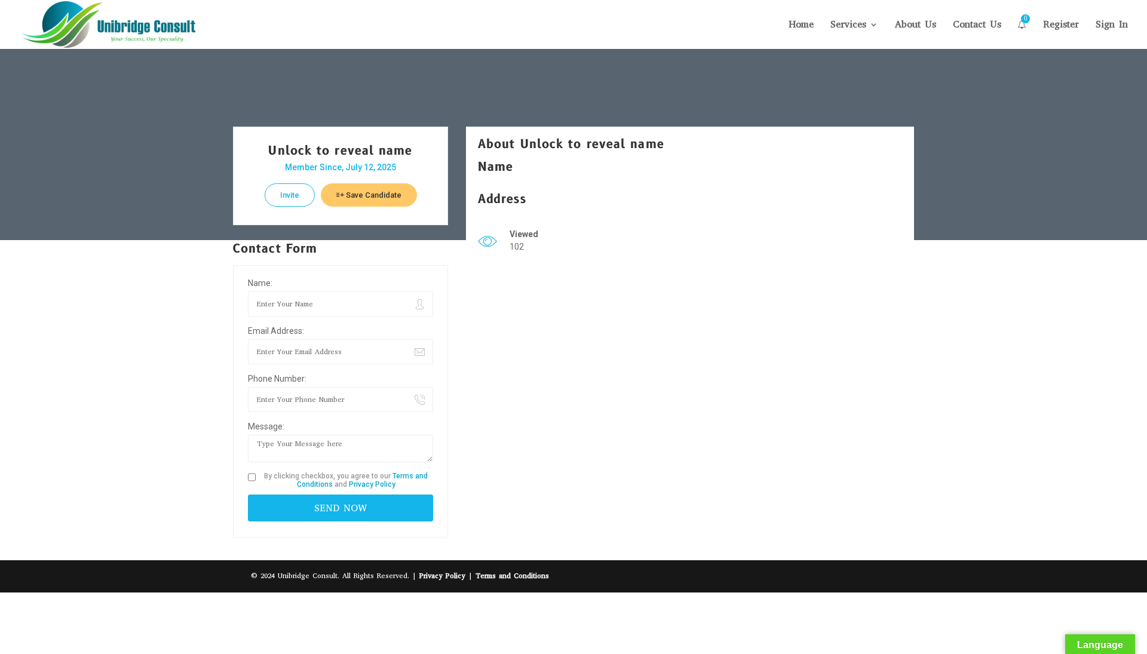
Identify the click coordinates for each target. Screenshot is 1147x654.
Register (1061, 25)
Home (801, 25)
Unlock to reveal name (340, 151)
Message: (266, 426)
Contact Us (977, 25)
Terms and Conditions (512, 576)
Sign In (1112, 25)
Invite (289, 195)
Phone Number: (277, 378)
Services (848, 25)
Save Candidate (372, 195)
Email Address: (276, 331)
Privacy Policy (372, 484)
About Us (915, 25)
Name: (260, 283)
